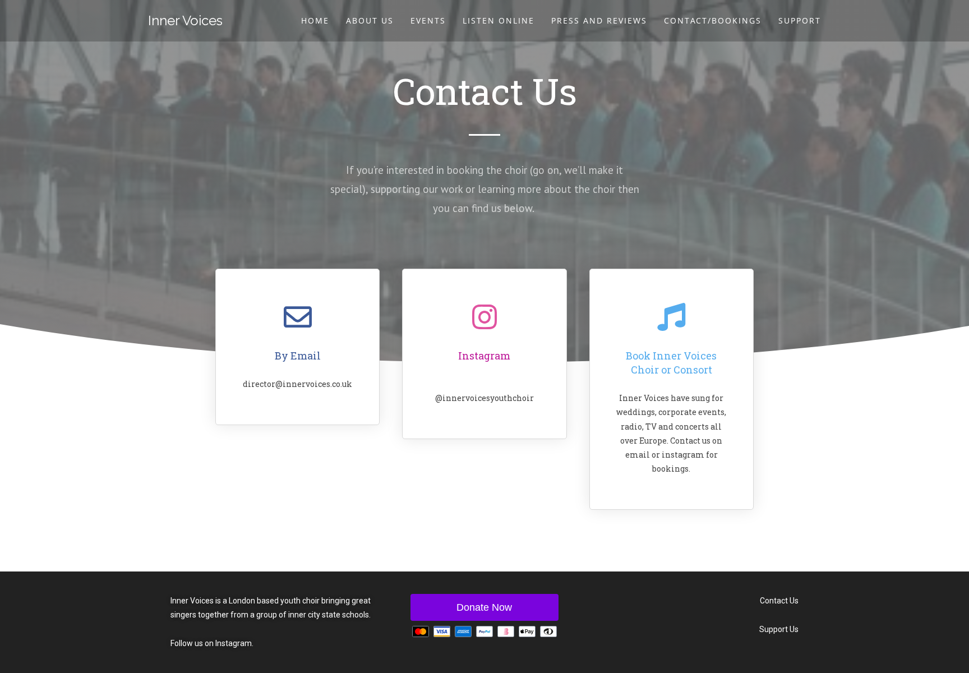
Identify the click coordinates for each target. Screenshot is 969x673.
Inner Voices (185, 20)
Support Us (779, 629)
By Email (298, 355)
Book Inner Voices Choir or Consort (671, 362)
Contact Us (779, 600)
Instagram (484, 355)
